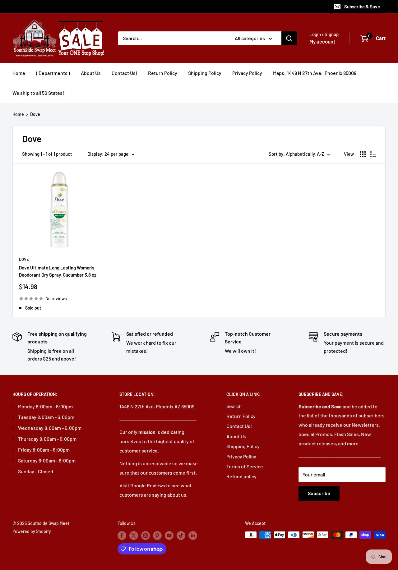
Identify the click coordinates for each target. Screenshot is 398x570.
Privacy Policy (247, 73)
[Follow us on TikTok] (181, 535)
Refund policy (241, 476)
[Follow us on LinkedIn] (192, 535)
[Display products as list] (373, 154)
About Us (91, 73)
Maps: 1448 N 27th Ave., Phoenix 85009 (314, 73)
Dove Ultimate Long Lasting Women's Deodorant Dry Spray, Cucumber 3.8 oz (57, 271)
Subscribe (319, 493)
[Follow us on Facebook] (122, 535)
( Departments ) (53, 73)
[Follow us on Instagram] (145, 535)
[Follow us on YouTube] (169, 535)
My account (322, 41)
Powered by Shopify (31, 531)
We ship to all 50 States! (38, 93)
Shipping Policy (204, 73)
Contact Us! (124, 73)
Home (18, 73)
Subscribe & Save (362, 6)
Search (234, 406)
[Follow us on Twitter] (133, 535)
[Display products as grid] (363, 154)
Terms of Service (244, 466)
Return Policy (162, 73)
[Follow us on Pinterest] (157, 535)
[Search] (289, 38)
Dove (35, 114)
